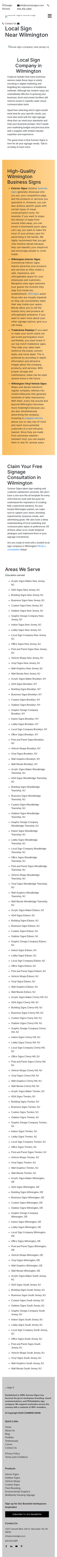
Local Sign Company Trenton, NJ (28, 1142)
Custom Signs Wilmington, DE (27, 1203)
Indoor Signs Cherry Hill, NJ (25, 1037)
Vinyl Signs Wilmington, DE (25, 1260)
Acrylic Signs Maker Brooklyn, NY (28, 679)
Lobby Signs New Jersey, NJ (26, 630)
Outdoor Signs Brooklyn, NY (25, 705)
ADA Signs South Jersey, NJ (26, 1285)
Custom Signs (12, 1484)
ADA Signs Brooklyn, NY (24, 684)
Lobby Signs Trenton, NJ (24, 1136)
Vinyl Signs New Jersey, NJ (25, 663)
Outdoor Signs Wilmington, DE (27, 1208)
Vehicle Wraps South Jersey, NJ (27, 1353)
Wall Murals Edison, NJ (23, 992)
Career (8, 1444)
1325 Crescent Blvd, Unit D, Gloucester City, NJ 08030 (26, 1530)
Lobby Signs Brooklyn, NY (25, 724)
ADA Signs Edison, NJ (23, 915)
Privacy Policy (12, 1453)
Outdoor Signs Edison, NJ (24, 936)
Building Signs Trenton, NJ (25, 1101)
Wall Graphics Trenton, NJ (24, 1168)
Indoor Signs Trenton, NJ (24, 1131)
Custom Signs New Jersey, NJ (27, 605)
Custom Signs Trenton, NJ (24, 1112)
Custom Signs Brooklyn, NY (25, 699)
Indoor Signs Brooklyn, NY (25, 719)
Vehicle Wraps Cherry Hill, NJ (26, 1070)
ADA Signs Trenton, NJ (23, 1096)
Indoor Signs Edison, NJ (23, 950)
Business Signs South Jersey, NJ (28, 1295)
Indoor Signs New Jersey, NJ (26, 624)
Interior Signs (12, 1474)
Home (8, 1427)
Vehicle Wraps (12, 1481)
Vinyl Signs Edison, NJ (23, 981)
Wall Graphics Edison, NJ (24, 987)
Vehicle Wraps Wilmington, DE (27, 1255)
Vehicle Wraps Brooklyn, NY (26, 748)
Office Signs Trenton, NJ (23, 1147)
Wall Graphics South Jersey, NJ (27, 1363)
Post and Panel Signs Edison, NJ (28, 971)
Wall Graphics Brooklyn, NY (25, 759)
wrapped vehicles (34, 418)
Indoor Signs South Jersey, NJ (27, 1319)
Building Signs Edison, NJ (24, 920)
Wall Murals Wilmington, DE (25, 1271)
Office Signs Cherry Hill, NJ (25, 1056)
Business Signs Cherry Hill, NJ (27, 1013)
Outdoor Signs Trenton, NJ (25, 1117)
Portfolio (9, 1437)
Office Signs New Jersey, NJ (26, 644)
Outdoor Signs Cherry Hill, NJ (26, 1023)
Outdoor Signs (12, 1478)
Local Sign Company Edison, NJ (28, 961)
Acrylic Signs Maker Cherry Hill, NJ (29, 997)
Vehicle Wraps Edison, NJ (24, 976)
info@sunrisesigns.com (31, 5)
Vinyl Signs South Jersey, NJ (26, 1358)
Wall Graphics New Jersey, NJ (27, 668)
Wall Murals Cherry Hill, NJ (25, 1086)
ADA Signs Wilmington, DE (25, 1187)
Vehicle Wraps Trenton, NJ (25, 1157)
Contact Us (10, 23)
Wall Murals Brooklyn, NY (24, 764)
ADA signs (33, 294)
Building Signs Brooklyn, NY (26, 689)
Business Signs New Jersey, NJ (27, 600)
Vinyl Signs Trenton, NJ (23, 1162)
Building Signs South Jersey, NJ (28, 1290)
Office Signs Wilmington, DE (26, 1241)
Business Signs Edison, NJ (25, 926)
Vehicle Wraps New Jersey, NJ (27, 658)
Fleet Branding (12, 1488)
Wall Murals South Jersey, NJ (26, 1368)
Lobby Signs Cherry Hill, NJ (25, 1042)
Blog (7, 1434)
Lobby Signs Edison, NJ (23, 955)
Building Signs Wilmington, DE (27, 1192)
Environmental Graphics (17, 1491)
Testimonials (11, 1441)
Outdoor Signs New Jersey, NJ (27, 611)
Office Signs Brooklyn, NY (24, 734)
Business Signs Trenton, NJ (25, 1107)
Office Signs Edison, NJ (23, 966)
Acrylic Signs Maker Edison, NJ (27, 910)
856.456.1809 (11, 1541)
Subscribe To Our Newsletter (27, 1514)
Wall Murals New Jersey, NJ (25, 673)
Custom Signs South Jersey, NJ (27, 1300)
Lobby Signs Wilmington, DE (26, 1227)
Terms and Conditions (16, 1457)
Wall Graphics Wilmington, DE (27, 1265)
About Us (10, 1430)
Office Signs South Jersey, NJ (26, 1339)
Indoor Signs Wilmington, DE (26, 1222)
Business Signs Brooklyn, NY (26, 694)
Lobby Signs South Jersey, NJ (26, 1325)
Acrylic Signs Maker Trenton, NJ (27, 1091)
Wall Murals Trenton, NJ (23, 1173)
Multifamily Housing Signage (20, 1495)
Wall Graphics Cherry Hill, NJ (26, 1081)
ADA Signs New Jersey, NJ (25, 590)
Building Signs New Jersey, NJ (27, 595)
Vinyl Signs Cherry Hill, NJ (25, 1075)
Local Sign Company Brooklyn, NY (29, 729)
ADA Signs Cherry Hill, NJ (24, 1002)
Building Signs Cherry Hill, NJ (26, 1007)
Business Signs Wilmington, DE (27, 1197)
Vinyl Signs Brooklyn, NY (24, 753)
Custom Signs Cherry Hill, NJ (26, 1018)
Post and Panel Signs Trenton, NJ (28, 1152)
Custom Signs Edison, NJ (24, 931)
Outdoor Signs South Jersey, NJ (27, 1305)
